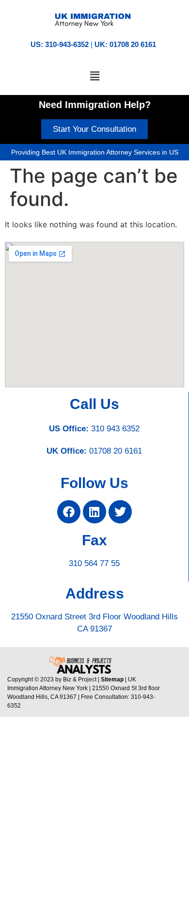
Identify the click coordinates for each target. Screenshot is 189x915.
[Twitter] (120, 511)
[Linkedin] (94, 511)
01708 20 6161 (115, 451)
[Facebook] (68, 511)
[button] (94, 76)
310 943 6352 (115, 428)
